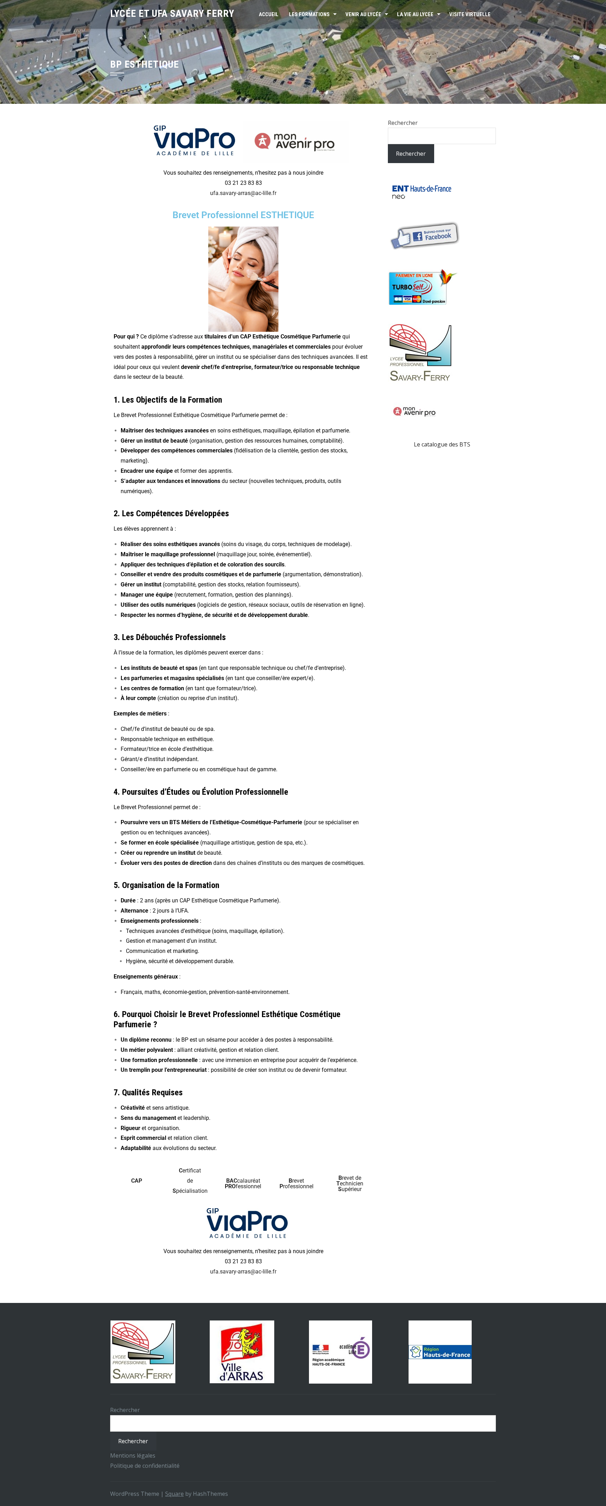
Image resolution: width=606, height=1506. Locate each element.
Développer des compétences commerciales (177, 450)
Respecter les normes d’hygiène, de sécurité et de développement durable (214, 615)
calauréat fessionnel (243, 1183)
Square (174, 1494)
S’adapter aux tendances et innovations (170, 481)
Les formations (309, 14)
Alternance (135, 910)
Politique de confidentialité (145, 1466)
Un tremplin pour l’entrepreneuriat (164, 1070)
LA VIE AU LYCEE (415, 14)
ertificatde (190, 1180)
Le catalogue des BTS (442, 444)
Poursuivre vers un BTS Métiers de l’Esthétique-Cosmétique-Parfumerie (211, 822)
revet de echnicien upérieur (349, 1183)
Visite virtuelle (470, 14)
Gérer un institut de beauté (154, 440)
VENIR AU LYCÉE (363, 14)
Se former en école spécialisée (160, 842)
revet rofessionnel (297, 1183)
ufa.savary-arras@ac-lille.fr (243, 193)
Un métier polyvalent (147, 1050)
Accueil (268, 14)
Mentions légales (132, 1455)
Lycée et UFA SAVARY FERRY (172, 13)
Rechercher (403, 123)
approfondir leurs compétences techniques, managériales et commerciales (236, 346)
